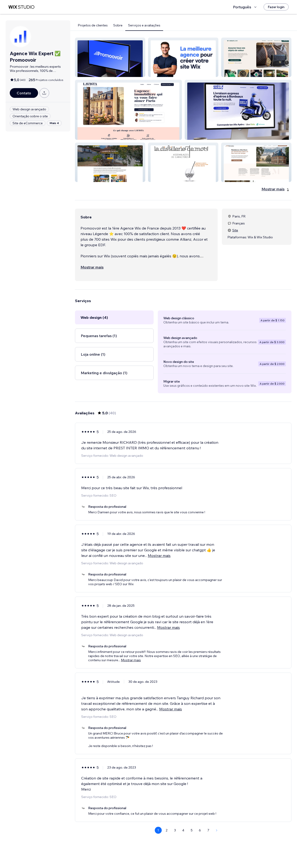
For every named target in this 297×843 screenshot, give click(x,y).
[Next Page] (216, 830)
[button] (110, 57)
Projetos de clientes (93, 25)
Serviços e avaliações (144, 25)
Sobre (118, 25)
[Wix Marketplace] (21, 7)
